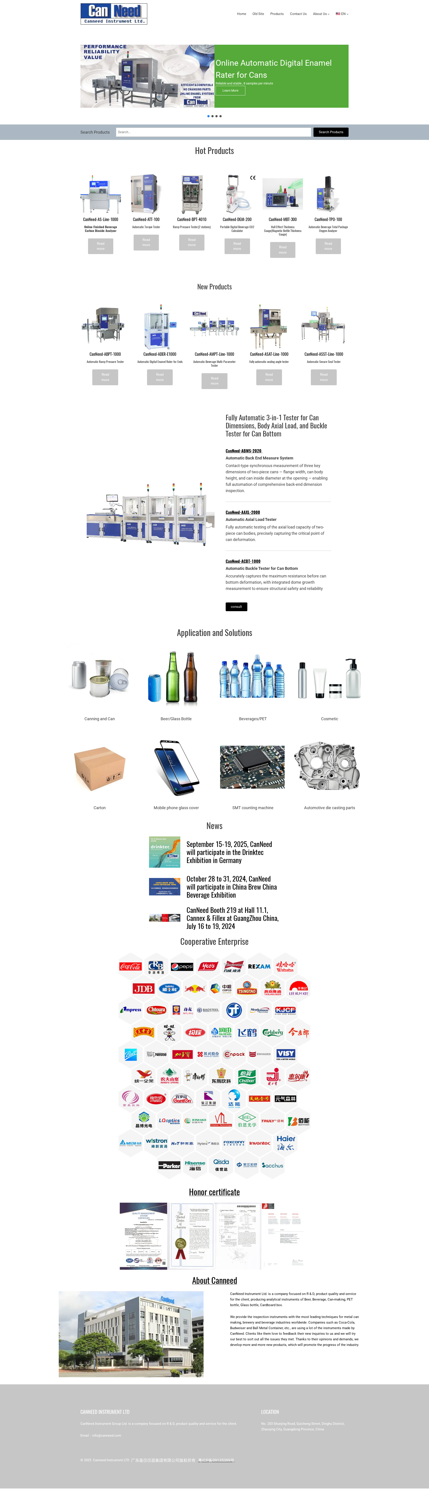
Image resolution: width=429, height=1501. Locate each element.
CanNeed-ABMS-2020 (244, 451)
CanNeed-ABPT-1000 (105, 354)
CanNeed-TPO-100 (328, 219)
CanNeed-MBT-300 (283, 219)
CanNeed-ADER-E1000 (159, 354)
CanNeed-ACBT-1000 (243, 561)
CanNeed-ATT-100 (146, 219)
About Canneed (214, 1280)
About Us (320, 14)
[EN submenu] (348, 14)
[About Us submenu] (329, 14)
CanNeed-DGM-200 (237, 219)
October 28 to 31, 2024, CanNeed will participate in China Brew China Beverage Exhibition (232, 887)
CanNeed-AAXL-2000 (243, 512)
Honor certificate (214, 1192)
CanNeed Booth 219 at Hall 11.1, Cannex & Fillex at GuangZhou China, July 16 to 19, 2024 (233, 918)
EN (343, 14)
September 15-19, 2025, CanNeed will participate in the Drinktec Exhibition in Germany (229, 852)
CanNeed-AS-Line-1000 (100, 219)
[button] (208, 116)
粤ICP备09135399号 (216, 1460)
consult (236, 607)
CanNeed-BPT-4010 (191, 219)
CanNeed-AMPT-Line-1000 (214, 354)
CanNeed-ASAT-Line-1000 (269, 354)
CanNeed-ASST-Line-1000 (324, 354)
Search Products (331, 132)
